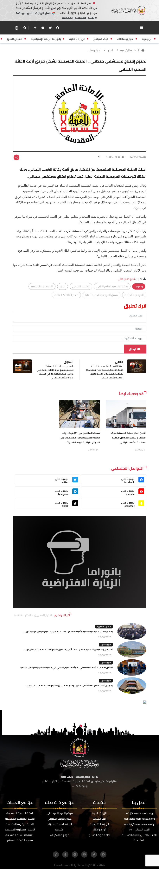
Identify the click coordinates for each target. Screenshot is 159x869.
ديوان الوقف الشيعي (60, 818)
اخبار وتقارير (93, 50)
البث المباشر (99, 818)
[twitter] (50, 27)
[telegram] (75, 854)
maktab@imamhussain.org (139, 818)
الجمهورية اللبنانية (42, 286)
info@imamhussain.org (139, 813)
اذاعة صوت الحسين (99, 834)
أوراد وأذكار (99, 829)
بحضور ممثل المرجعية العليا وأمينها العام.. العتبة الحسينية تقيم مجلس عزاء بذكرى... (68, 631)
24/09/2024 (136, 157)
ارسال (132, 349)
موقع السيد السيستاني (60, 813)
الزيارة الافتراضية (99, 824)
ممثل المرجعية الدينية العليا (101, 294)
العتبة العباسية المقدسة (19, 834)
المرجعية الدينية (134, 294)
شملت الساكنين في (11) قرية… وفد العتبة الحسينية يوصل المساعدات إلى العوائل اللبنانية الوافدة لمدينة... (80, 437)
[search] (25, 28)
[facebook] (57, 27)
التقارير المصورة (104, 626)
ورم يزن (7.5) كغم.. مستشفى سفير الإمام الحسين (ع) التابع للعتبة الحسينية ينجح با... (69, 685)
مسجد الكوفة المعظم (20, 840)
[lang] (16, 28)
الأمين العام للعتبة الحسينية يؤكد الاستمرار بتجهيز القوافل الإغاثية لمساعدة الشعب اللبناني (128, 437)
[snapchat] (65, 854)
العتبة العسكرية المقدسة (20, 829)
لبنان (62, 286)
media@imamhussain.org (139, 824)
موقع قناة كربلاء (59, 834)
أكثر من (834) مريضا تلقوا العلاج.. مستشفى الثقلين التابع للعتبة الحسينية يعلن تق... (68, 649)
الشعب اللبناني (80, 286)
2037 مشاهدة (113, 157)
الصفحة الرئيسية (129, 50)
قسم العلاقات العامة (66, 294)
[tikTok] (56, 854)
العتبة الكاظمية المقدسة (20, 818)
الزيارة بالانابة (99, 813)
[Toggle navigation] (141, 27)
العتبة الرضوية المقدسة (20, 824)
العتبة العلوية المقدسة (20, 813)
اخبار (110, 50)
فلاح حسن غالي (126, 278)
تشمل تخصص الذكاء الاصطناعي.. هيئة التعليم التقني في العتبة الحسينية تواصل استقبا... (66, 667)
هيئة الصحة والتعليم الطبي (112, 286)
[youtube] (43, 27)
